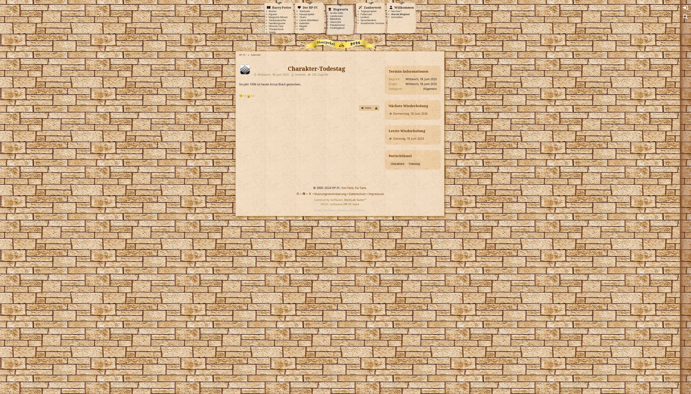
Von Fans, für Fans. (354, 188)
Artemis (300, 75)
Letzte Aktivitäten (309, 20)
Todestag (414, 163)
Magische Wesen (278, 17)
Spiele (272, 32)
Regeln (303, 26)
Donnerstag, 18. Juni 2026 (410, 114)
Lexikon (365, 17)
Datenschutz (357, 194)
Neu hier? (396, 11)
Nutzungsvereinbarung (330, 194)
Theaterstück (276, 29)
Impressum (376, 194)
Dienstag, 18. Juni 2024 (408, 139)
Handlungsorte (277, 23)
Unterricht (335, 22)
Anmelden (397, 17)
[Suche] (685, 16)
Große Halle (336, 13)
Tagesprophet (368, 11)
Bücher (273, 11)
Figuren (273, 14)
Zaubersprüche (277, 20)
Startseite (304, 11)
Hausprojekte (306, 14)
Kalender (304, 23)
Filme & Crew (276, 26)
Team (302, 17)
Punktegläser (337, 27)
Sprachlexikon (368, 20)
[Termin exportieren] (376, 108)
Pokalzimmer (337, 25)
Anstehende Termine (372, 23)
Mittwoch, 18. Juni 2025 (273, 75)
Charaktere (397, 163)
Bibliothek (335, 18)
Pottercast (366, 14)
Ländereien (336, 16)
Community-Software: (340, 200)
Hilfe (301, 29)
